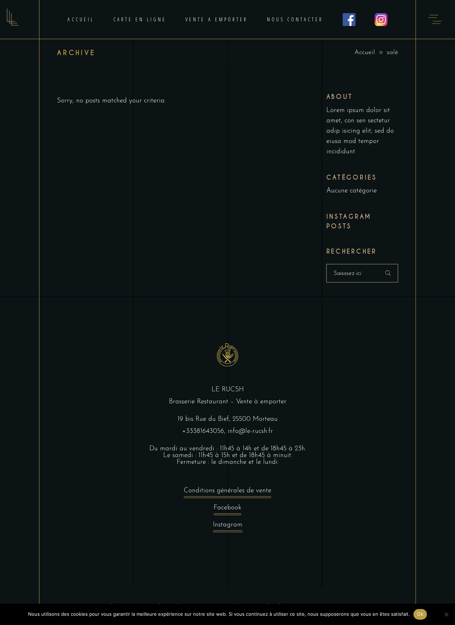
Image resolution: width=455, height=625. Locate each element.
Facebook (227, 507)
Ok (420, 614)
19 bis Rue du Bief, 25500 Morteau (227, 419)
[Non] (446, 614)
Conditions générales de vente (227, 490)
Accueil (364, 52)
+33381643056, (205, 431)
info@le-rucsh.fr (250, 431)
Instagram (227, 524)
